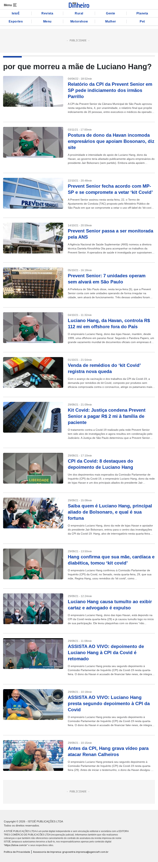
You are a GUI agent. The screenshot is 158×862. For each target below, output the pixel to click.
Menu (47, 21)
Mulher (110, 21)
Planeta (142, 13)
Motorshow (79, 21)
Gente (110, 13)
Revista (47, 13)
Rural (79, 13)
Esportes (16, 21)
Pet (142, 21)
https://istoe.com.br (16, 845)
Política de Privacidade (17, 851)
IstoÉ (16, 13)
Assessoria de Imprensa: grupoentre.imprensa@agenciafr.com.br (70, 851)
